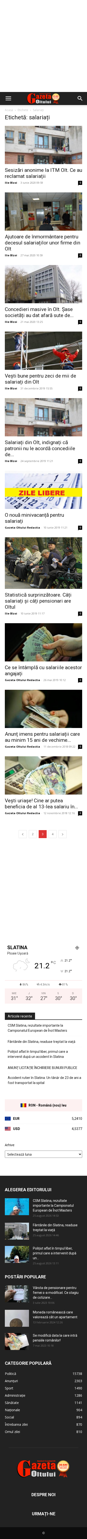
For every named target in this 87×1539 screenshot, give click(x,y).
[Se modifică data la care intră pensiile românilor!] (17, 1341)
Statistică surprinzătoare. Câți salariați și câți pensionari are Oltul (38, 601)
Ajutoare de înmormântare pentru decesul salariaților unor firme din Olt (42, 243)
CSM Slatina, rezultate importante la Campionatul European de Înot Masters (37, 1027)
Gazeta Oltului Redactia (22, 527)
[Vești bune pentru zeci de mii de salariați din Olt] (43, 351)
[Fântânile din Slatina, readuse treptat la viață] (17, 1231)
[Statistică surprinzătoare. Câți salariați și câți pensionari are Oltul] (43, 563)
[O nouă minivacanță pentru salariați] (43, 490)
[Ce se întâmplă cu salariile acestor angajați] (43, 642)
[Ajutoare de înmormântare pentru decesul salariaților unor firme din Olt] (43, 211)
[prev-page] (23, 834)
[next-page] (62, 834)
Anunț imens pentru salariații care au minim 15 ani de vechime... (42, 737)
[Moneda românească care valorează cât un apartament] (17, 1318)
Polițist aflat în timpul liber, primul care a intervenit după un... (54, 1253)
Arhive (9, 1145)
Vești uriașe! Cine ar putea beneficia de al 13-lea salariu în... (41, 804)
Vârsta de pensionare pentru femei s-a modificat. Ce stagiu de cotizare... (56, 1292)
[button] (8, 98)
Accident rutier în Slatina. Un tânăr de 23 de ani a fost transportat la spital (44, 1080)
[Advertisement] (43, 46)
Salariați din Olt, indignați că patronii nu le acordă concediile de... (40, 448)
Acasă (9, 110)
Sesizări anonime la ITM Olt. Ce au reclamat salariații (43, 173)
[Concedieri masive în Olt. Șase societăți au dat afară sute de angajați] (43, 284)
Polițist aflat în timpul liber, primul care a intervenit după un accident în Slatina (38, 1054)
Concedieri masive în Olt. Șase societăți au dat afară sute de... (39, 312)
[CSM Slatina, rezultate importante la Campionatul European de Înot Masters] (17, 1206)
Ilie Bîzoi (11, 182)
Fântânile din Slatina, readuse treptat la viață (41, 1042)
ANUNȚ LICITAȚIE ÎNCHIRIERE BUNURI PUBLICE (42, 1068)
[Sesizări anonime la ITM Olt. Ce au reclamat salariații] (43, 145)
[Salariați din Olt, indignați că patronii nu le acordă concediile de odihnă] (43, 417)
